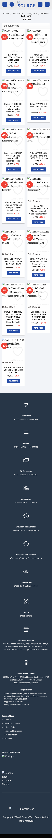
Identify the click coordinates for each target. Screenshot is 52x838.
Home (6, 13)
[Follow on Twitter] (24, 801)
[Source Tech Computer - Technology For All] (26, 4)
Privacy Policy (9, 727)
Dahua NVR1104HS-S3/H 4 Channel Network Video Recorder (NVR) (13, 108)
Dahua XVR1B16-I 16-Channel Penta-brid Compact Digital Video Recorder (13, 206)
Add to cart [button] (13, 71)
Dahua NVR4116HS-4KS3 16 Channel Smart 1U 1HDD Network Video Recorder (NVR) (13, 317)
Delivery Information (12, 723)
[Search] (12, 4)
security (18, 13)
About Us (8, 720)
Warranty (8, 739)
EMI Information (10, 735)
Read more (38, 222)
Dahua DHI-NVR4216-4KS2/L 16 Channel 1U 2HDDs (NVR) (13, 261)
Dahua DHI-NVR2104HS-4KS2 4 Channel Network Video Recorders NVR (38, 210)
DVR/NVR (32, 13)
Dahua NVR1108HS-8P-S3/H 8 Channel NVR (39, 106)
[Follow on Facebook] (17, 801)
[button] (4, 4)
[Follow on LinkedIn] (31, 801)
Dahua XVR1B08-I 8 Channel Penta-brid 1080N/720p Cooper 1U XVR (38, 157)
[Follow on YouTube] (35, 801)
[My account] (40, 4)
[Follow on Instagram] (20, 801)
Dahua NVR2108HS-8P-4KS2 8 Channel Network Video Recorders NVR (39, 263)
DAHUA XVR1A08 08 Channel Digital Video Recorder (13, 370)
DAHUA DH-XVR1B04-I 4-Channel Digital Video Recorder (13, 59)
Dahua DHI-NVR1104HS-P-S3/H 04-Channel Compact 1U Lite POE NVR (38, 59)
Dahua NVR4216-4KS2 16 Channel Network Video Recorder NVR (39, 316)
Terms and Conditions (13, 731)
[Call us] (28, 801)
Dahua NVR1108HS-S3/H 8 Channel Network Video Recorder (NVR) (13, 157)
